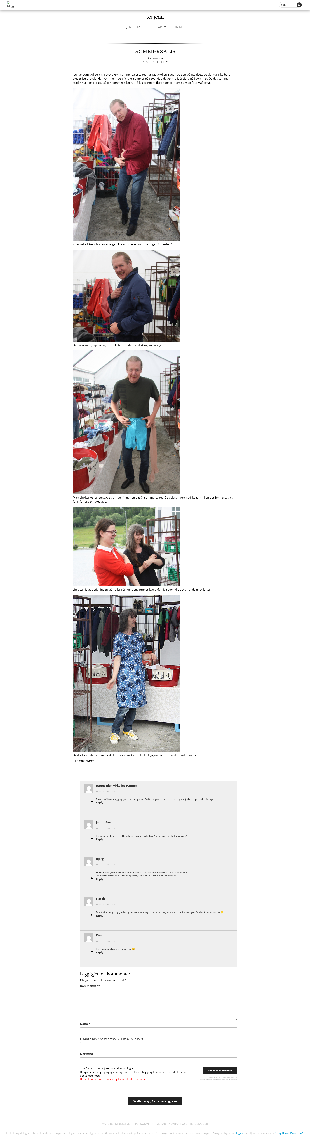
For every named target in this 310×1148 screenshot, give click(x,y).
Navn (85, 1024)
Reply (99, 802)
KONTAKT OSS (178, 1124)
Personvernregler (211, 1079)
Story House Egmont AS (289, 1133)
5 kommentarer (155, 58)
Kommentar (90, 986)
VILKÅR (161, 1124)
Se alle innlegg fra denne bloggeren (155, 1101)
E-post (111, 1039)
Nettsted (86, 1054)
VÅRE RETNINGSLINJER (117, 1124)
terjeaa (155, 16)
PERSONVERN (144, 1124)
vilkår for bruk (224, 1079)
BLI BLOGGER (199, 1124)
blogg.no (240, 1133)
